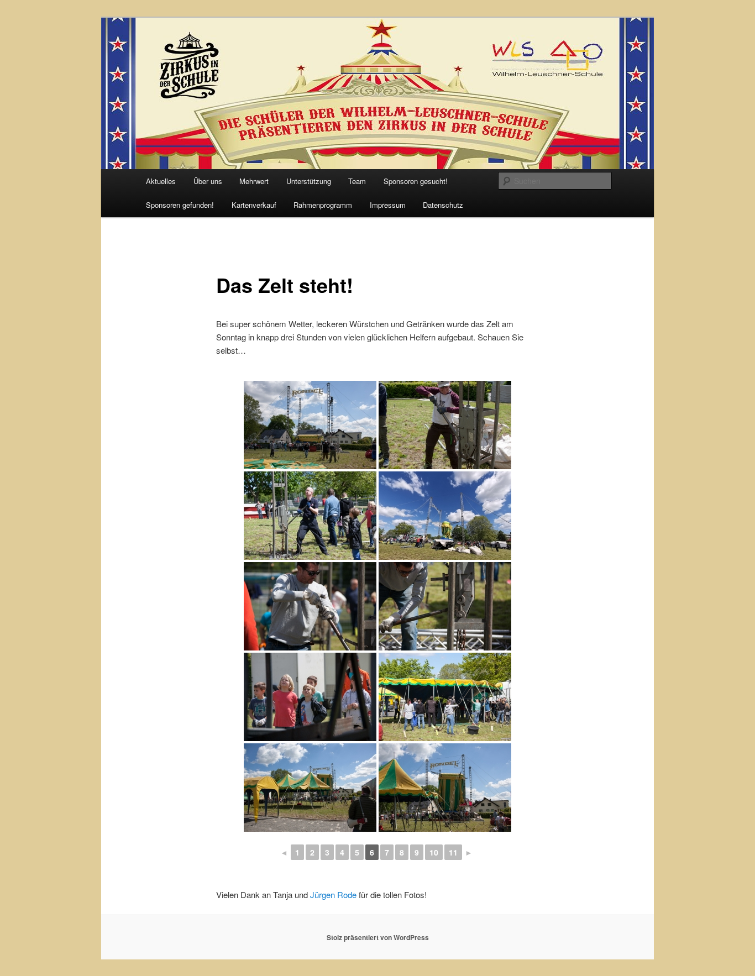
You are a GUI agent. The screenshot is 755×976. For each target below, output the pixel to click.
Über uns (207, 181)
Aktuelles (161, 181)
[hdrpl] (445, 515)
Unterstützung (308, 181)
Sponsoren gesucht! (416, 181)
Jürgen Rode (333, 894)
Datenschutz (443, 205)
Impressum (388, 205)
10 (433, 852)
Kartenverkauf (254, 205)
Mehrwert (254, 181)
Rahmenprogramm (322, 205)
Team (357, 181)
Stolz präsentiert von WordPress (378, 937)
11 (453, 852)
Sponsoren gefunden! (180, 205)
